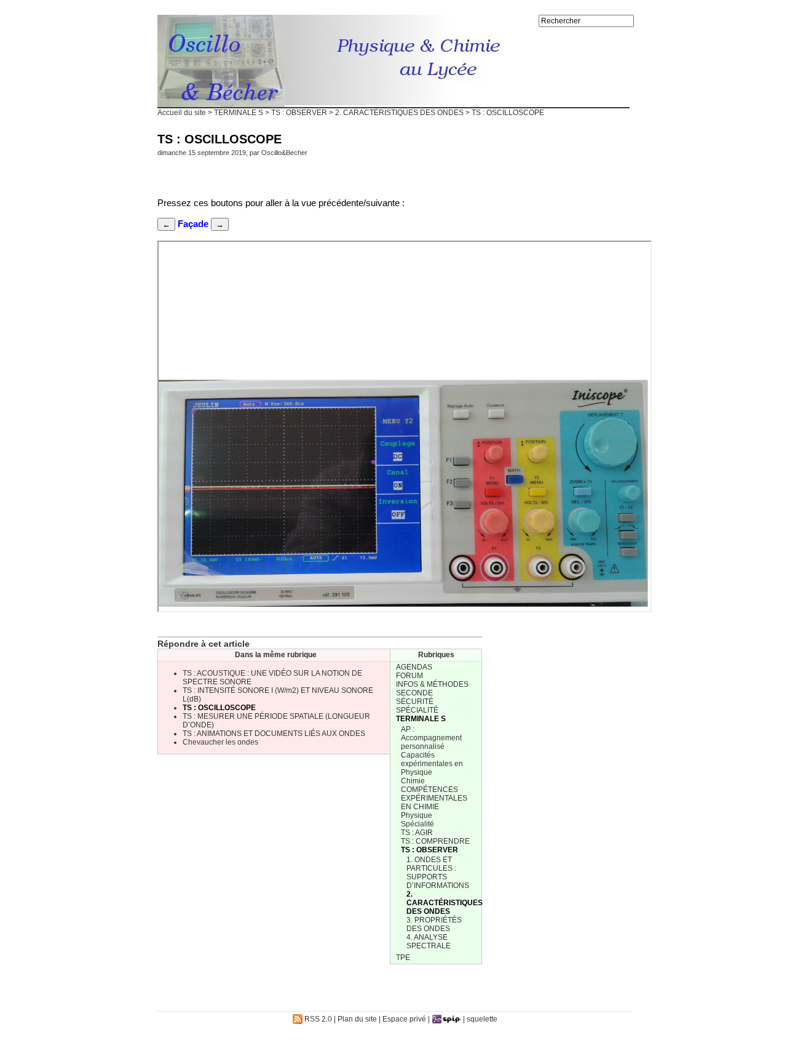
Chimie (413, 781)
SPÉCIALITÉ (417, 710)
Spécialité (417, 824)
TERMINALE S (238, 112)
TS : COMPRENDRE (435, 841)
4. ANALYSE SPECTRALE (428, 941)
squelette (482, 1019)
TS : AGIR (417, 832)
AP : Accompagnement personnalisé (431, 738)
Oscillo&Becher (284, 152)
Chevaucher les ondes (220, 742)
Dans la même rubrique (276, 654)
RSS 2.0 (317, 1019)
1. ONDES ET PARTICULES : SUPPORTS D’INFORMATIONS (437, 872)
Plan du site (357, 1019)
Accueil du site (181, 112)
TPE (403, 957)
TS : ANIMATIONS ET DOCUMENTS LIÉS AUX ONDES (274, 733)
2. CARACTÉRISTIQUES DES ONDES (399, 112)
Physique (416, 815)
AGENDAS (414, 667)
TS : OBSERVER (299, 112)
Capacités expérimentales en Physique (432, 764)
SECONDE (414, 693)
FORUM (409, 675)
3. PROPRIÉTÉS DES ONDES (434, 924)
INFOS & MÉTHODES (432, 684)
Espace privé (404, 1019)
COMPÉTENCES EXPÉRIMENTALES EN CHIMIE (434, 798)
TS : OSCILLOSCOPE (219, 707)
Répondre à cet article (203, 644)
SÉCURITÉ (414, 701)
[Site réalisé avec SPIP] (446, 1019)
